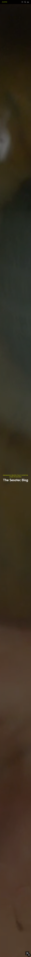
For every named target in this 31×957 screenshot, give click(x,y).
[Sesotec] (5, 2)
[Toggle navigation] (22, 2)
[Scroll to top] (27, 953)
